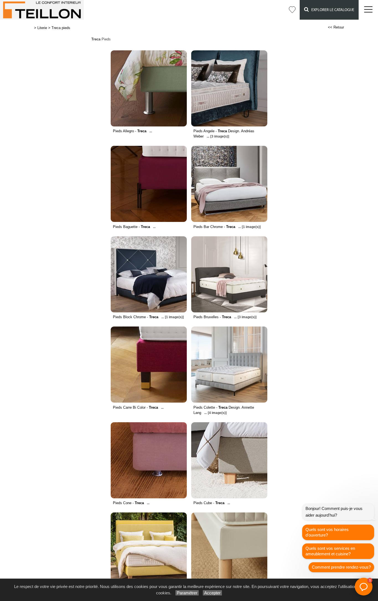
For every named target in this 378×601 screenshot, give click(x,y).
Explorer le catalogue (331, 10)
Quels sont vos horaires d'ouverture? (327, 532)
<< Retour (336, 27)
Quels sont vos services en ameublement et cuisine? (330, 551)
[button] (363, 586)
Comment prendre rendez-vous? (341, 567)
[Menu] (368, 10)
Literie (42, 28)
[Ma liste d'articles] (292, 10)
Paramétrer (187, 592)
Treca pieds (60, 28)
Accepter (212, 592)
